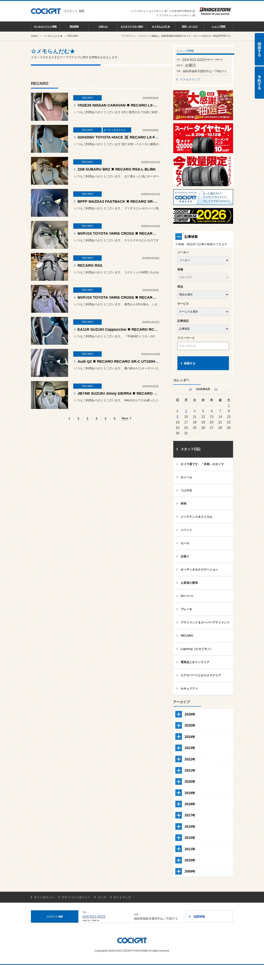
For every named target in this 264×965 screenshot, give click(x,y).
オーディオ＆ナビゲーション (199, 569)
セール (185, 543)
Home (34, 35)
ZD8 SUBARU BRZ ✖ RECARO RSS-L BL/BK (117, 169)
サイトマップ (122, 897)
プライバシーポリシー (75, 897)
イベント (186, 530)
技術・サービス (190, 26)
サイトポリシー (44, 897)
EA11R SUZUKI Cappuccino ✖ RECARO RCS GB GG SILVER (131, 329)
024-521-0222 (94, 916)
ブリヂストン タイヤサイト (148, 11)
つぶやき (186, 490)
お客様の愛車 (189, 582)
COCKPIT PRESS (182, 11)
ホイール (186, 477)
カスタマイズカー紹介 (132, 26)
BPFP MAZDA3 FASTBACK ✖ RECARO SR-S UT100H (124, 201)
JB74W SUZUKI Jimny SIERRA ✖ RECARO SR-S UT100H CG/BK (134, 393)
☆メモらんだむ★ (161, 26)
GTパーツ (187, 596)
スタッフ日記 (190, 449)
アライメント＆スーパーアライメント (205, 622)
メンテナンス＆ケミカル (196, 516)
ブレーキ (186, 609)
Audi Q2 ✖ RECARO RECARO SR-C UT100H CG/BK (123, 361)
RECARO (187, 635)
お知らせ (103, 26)
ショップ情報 (218, 26)
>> (216, 389)
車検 (183, 503)
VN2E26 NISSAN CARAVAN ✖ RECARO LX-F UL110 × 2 (126, 105)
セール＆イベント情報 (45, 26)
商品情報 (74, 26)
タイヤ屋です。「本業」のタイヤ (202, 464)
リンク (102, 897)
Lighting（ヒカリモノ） (197, 648)
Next (125, 418)
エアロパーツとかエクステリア (201, 675)
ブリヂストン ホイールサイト (175, 15)
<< (190, 389)
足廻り (185, 556)
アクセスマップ (190, 79)
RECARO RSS (90, 265)
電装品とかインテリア (195, 662)
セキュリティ (189, 688)
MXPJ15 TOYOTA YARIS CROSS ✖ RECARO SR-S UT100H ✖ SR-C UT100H (143, 297)
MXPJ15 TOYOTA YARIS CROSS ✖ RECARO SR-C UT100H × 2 (132, 233)
